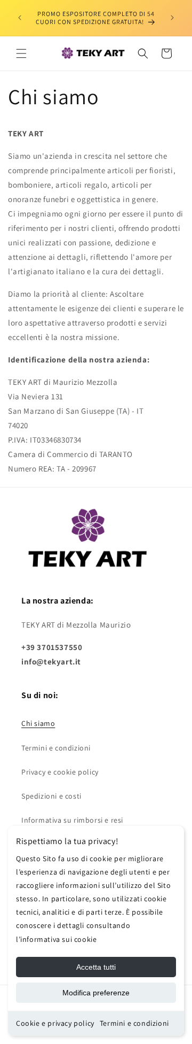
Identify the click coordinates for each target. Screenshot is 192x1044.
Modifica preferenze (96, 992)
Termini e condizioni (134, 1023)
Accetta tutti (96, 967)
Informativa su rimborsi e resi (72, 820)
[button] (21, 53)
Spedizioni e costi (51, 796)
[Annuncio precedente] (19, 17)
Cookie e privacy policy (55, 1023)
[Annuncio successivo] (172, 17)
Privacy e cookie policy (60, 772)
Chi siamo (38, 723)
